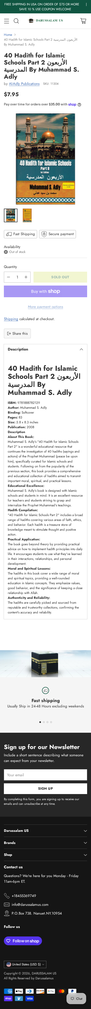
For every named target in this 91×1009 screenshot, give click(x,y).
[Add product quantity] (26, 277)
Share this (20, 333)
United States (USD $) (26, 964)
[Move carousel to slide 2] (44, 722)
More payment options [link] (45, 306)
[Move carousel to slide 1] (40, 722)
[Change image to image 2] (27, 215)
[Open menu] (6, 21)
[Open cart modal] (83, 21)
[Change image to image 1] (10, 215)
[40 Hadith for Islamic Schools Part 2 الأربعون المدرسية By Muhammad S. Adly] (45, 159)
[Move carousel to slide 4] (51, 722)
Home (8, 34)
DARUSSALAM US (44, 973)
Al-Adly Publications (24, 83)
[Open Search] (16, 21)
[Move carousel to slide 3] (47, 722)
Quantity (10, 266)
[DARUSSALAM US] (45, 21)
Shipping (11, 319)
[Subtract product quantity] (8, 277)
